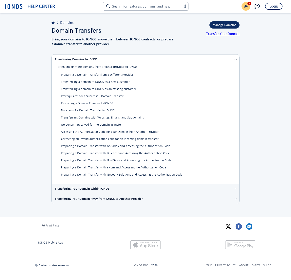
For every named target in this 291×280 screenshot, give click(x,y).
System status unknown (54, 265)
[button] (185, 6)
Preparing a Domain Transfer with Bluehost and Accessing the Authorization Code (115, 153)
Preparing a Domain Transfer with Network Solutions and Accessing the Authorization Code (121, 174)
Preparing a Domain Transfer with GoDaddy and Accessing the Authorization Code (115, 146)
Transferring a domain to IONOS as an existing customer (98, 89)
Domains (67, 23)
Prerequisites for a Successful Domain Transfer (92, 96)
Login (273, 6)
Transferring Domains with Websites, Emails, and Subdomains (102, 117)
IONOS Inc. (141, 265)
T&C (209, 265)
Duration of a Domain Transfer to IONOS (88, 110)
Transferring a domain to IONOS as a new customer (95, 82)
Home (53, 23)
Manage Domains (224, 25)
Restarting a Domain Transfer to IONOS (87, 103)
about (243, 265)
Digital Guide (261, 265)
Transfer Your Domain (223, 34)
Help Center (41, 6)
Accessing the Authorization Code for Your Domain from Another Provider (110, 132)
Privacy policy (225, 265)
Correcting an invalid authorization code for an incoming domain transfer (110, 139)
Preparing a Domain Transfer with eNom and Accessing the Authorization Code (113, 167)
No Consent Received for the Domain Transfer (91, 124)
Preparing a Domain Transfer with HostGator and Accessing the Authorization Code (116, 160)
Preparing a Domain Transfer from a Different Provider (97, 74)
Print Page (52, 225)
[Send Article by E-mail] (249, 226)
